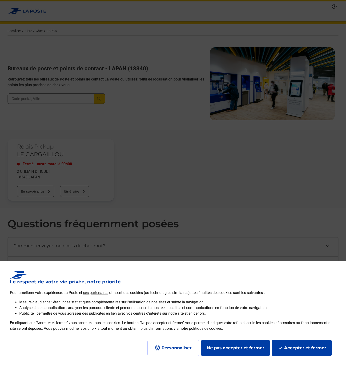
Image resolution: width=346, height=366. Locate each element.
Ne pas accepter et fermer (235, 347)
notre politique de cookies (201, 328)
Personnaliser (176, 347)
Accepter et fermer (305, 347)
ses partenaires (95, 292)
